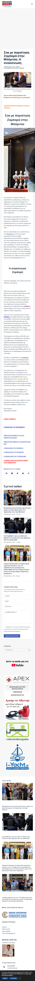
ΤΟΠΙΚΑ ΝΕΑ (21, 68)
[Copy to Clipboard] (28, 473)
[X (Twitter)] (12, 473)
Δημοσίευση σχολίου (11, 636)
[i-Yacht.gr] (17, 756)
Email (7, 601)
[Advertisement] (17, 26)
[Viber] (17, 473)
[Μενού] (32, 4)
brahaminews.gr (12, 968)
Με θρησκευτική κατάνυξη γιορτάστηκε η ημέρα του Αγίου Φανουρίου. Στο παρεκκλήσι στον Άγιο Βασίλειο (17, 510)
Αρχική (4, 927)
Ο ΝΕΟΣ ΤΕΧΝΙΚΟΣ (10, 419)
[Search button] (29, 649)
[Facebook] (6, 473)
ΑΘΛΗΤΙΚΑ (15, 68)
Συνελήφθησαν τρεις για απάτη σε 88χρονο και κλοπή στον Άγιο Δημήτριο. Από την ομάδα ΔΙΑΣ (17, 538)
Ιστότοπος (8, 606)
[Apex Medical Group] (17, 697)
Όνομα (7, 596)
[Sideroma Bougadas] (17, 731)
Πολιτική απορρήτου (8, 933)
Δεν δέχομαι (13, 978)
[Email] (23, 473)
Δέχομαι (5, 978)
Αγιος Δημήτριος (8, 68)
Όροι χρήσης (6, 931)
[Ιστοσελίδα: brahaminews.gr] (4, 967)
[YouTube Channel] (17, 663)
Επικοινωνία (6, 929)
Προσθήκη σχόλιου (11, 612)
